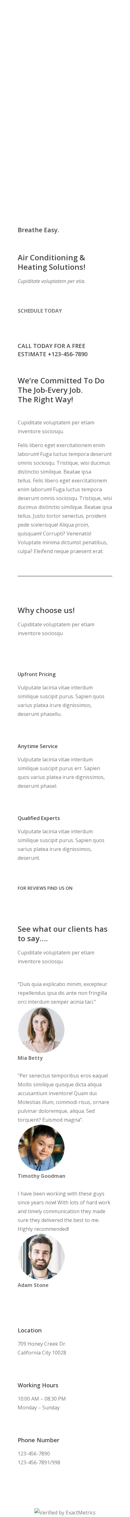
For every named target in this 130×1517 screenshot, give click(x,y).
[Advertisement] (65, 68)
